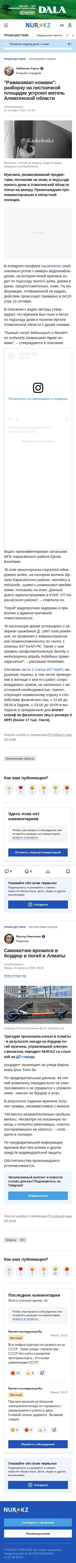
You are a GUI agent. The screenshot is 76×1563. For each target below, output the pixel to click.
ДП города (25, 1057)
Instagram (41, 904)
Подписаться (38, 1195)
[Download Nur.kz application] (38, 9)
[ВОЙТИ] (70, 25)
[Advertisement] (38, 233)
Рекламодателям (38, 1533)
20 (55, 1273)
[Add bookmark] (68, 871)
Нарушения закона (49, 35)
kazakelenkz (51, 266)
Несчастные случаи (43, 927)
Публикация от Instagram (38, 441)
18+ (22, 1240)
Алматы (11, 1240)
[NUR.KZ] (38, 25)
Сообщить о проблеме (38, 1522)
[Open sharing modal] (48, 871)
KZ (62, 25)
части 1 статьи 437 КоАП (42, 670)
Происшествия (16, 35)
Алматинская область (20, 758)
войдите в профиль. (25, 837)
